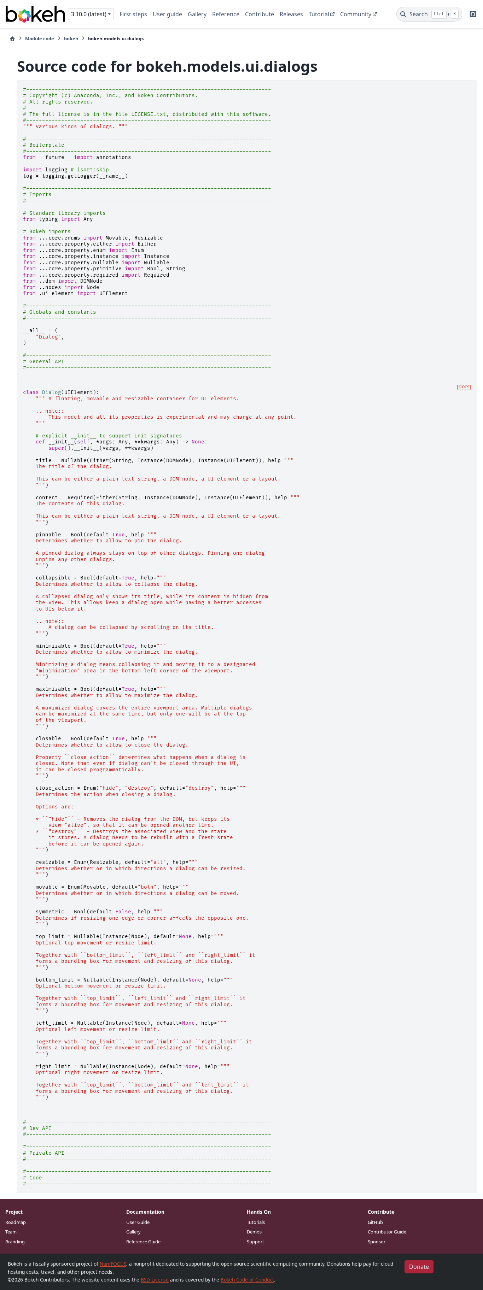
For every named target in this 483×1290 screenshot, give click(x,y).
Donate (419, 1267)
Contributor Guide (387, 1232)
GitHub (375, 1222)
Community (355, 14)
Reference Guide (143, 1241)
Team (11, 1232)
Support (255, 1241)
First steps (133, 14)
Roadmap (15, 1222)
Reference (225, 14)
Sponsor (376, 1241)
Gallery (197, 14)
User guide (167, 14)
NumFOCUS (113, 1263)
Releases (291, 14)
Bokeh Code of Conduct (247, 1279)
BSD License (155, 1279)
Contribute (259, 14)
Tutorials (256, 1222)
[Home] (12, 38)
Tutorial (319, 14)
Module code (39, 38)
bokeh (71, 38)
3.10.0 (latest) (88, 14)
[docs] (464, 386)
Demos (254, 1232)
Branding (15, 1241)
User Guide (138, 1222)
